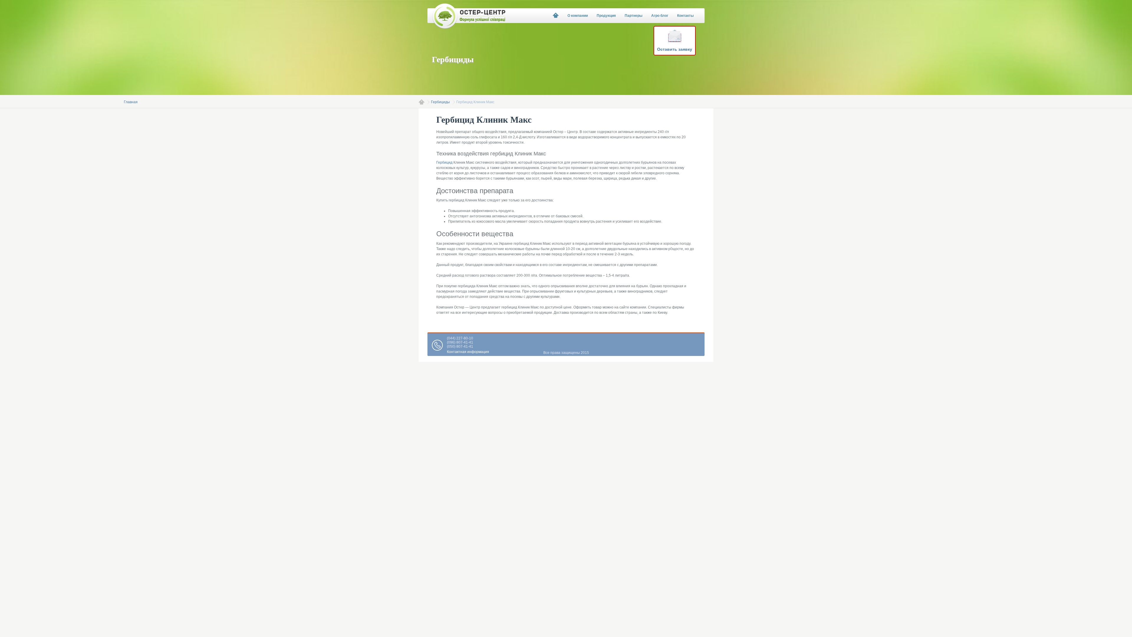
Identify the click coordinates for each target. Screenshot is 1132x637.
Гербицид (444, 162)
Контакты (685, 16)
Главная (421, 102)
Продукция (606, 16)
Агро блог (659, 16)
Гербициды (440, 102)
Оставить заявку (674, 49)
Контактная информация (468, 352)
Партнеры (633, 16)
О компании (577, 16)
